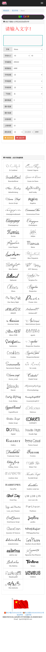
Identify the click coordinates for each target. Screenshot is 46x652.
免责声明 (20, 615)
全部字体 (28, 615)
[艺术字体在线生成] (4, 3)
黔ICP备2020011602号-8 (14, 613)
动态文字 (21, 138)
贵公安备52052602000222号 (34, 613)
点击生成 (9, 138)
